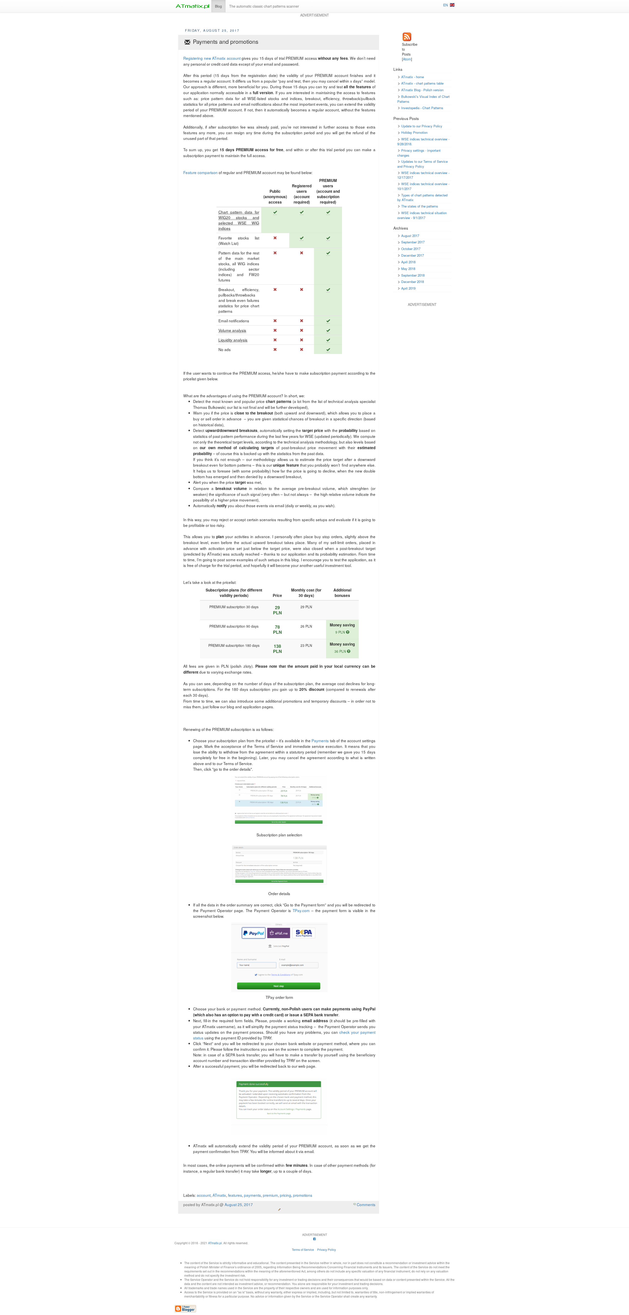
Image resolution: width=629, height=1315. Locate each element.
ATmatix (219, 1195)
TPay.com (301, 910)
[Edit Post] (279, 1209)
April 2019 (408, 288)
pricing (285, 1195)
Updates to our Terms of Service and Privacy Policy (422, 164)
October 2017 (410, 248)
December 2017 (412, 255)
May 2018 (408, 268)
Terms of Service (303, 1249)
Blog (218, 6)
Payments (320, 740)
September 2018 (413, 275)
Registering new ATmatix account (212, 58)
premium (270, 1195)
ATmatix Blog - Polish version (422, 90)
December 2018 (412, 281)
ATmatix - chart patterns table (422, 83)
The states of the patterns (419, 206)
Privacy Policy (326, 1249)
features (235, 1195)
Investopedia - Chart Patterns (422, 107)
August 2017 (410, 235)
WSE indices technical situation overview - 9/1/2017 (422, 215)
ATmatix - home (412, 76)
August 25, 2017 (239, 1204)
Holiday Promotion (414, 132)
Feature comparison (200, 172)
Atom (407, 59)
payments (252, 1195)
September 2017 (413, 242)
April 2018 (408, 262)
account (204, 1195)
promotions (302, 1195)
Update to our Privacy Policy (421, 126)
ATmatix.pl (215, 1243)
